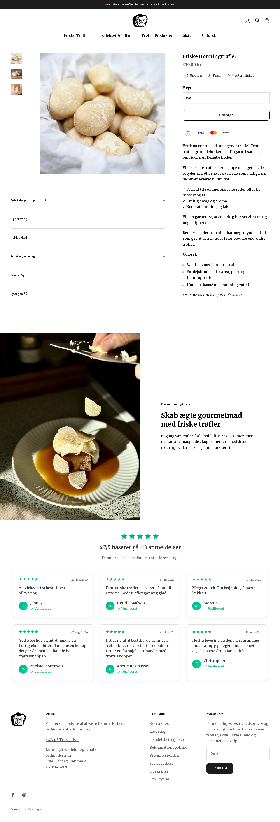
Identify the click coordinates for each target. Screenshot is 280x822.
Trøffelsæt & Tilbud (115, 35)
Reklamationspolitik (168, 747)
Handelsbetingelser (167, 739)
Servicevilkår (161, 763)
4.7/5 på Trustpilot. (62, 739)
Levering (157, 731)
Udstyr (187, 35)
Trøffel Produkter (157, 35)
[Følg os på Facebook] (12, 795)
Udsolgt (226, 115)
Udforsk (209, 35)
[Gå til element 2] (16, 74)
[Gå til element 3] (16, 89)
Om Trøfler (160, 779)
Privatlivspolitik (164, 755)
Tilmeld (220, 768)
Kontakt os (159, 723)
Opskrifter (159, 771)
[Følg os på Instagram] (24, 795)
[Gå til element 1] (16, 59)
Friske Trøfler (76, 35)
